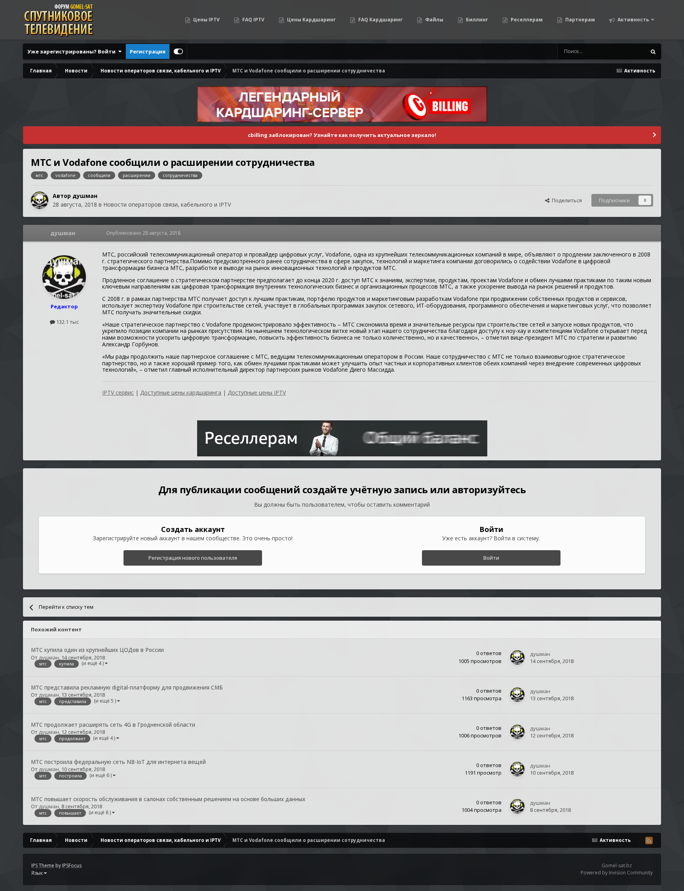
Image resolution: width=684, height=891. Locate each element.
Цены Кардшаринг (311, 19)
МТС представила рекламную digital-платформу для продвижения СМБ (127, 687)
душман (84, 195)
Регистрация (147, 51)
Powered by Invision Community (617, 872)
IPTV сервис (118, 392)
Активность (632, 19)
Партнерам (579, 19)
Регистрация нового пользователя (192, 557)
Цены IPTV (206, 19)
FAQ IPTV (252, 19)
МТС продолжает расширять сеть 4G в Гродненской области (113, 724)
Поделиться (565, 200)
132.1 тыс (67, 321)
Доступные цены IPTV (257, 392)
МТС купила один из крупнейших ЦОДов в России (97, 650)
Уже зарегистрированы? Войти (72, 51)
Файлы (433, 19)
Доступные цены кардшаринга (180, 392)
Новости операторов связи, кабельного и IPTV (167, 204)
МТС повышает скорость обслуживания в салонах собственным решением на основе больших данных (168, 799)
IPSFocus (72, 865)
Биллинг (476, 19)
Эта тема (625, 51)
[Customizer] (178, 51)
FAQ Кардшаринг (380, 19)
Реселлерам (526, 19)
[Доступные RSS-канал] (648, 840)
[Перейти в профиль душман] (39, 200)
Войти (491, 557)
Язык (37, 873)
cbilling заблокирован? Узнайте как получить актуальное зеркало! (342, 135)
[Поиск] (653, 51)
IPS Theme (42, 865)
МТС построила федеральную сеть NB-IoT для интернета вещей (118, 762)
